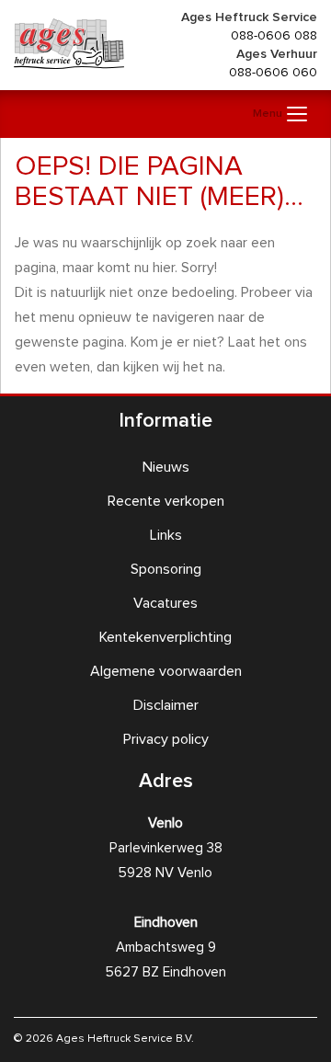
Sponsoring (166, 569)
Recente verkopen (166, 501)
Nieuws (166, 467)
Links (166, 535)
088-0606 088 (274, 35)
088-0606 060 (273, 72)
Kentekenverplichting (165, 637)
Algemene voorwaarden (166, 671)
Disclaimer (166, 705)
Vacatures (165, 603)
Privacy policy (166, 739)
